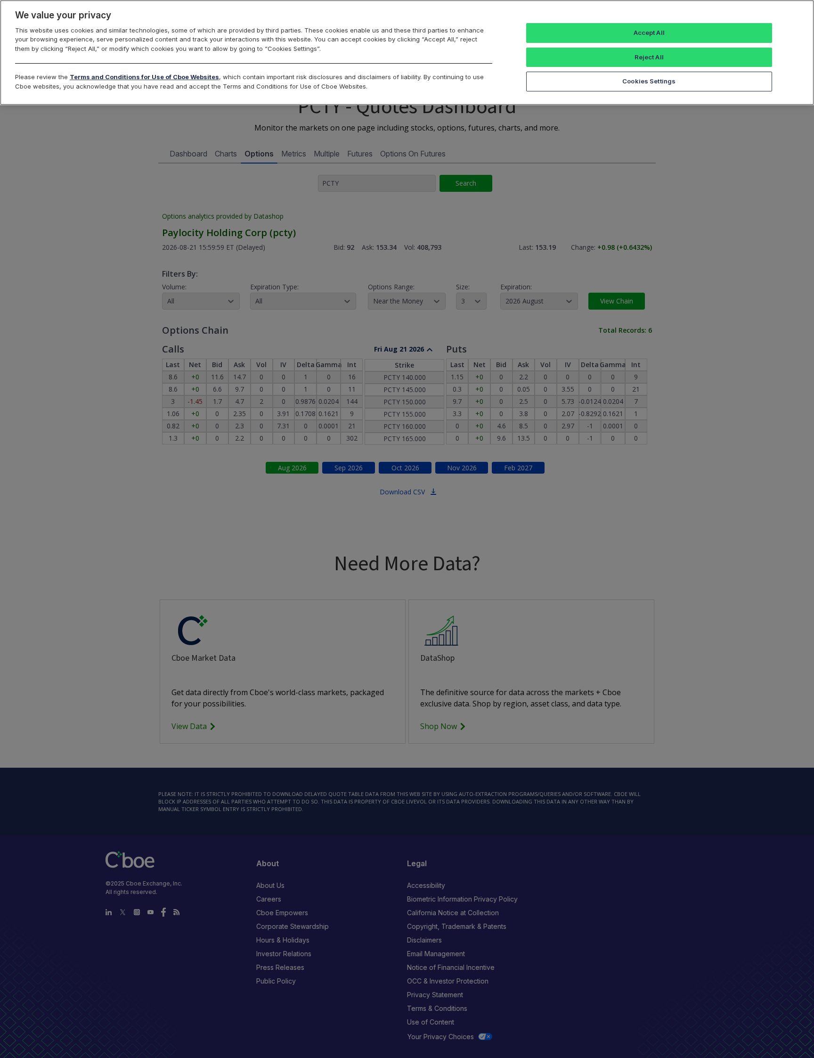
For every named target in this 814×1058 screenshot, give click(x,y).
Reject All (649, 57)
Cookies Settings (649, 81)
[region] (407, 52)
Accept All (649, 32)
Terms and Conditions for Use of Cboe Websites (144, 77)
